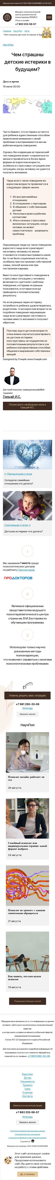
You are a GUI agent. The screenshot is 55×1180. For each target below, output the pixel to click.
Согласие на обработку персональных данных (27, 1138)
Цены (27, 1088)
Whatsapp (27, 1116)
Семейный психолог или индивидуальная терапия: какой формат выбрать (27, 846)
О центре (27, 1092)
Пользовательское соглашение (27, 1134)
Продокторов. (26, 569)
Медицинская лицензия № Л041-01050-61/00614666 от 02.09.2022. (27, 3)
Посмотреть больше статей (27, 1001)
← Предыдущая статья (18, 473)
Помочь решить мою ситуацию (27, 695)
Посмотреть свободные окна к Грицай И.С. (27, 406)
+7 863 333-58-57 (25, 24)
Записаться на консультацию (27, 1105)
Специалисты (27, 1081)
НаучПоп (8, 44)
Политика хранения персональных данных (27, 1131)
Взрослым (27, 1074)
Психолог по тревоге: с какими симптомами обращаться (26, 912)
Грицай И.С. (12, 397)
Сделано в (25, 1141)
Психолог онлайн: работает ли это (26, 778)
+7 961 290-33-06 (27, 704)
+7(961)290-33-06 (39, 1056)
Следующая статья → (17, 525)
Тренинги (27, 1085)
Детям (27, 1077)
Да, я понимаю (27, 1174)
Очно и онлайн (22, 20)
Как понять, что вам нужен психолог (24, 978)
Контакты (27, 1096)
